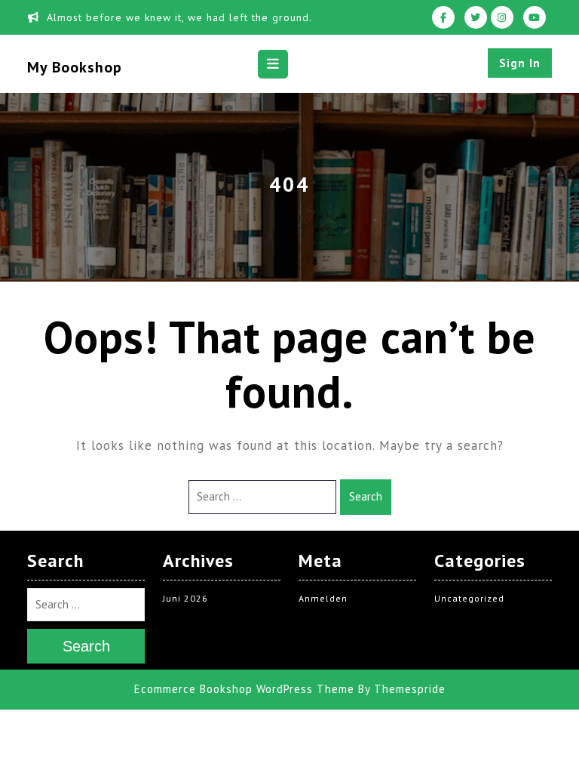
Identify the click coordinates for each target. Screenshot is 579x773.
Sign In (520, 63)
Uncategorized (469, 598)
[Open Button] (273, 64)
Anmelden (323, 598)
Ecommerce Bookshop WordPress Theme (244, 689)
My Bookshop (74, 67)
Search (365, 496)
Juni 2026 (185, 598)
